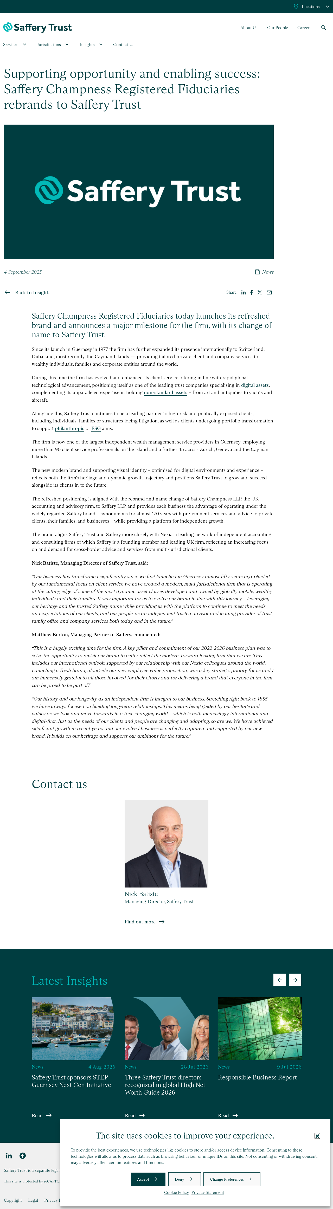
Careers (304, 27)
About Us (249, 27)
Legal (33, 1200)
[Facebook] (22, 1155)
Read (37, 1115)
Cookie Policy (176, 1192)
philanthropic (69, 428)
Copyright (13, 1200)
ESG (96, 428)
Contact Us (123, 44)
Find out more (140, 921)
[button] (317, 1135)
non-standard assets (165, 392)
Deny (179, 1179)
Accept (143, 1179)
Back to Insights (32, 292)
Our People (277, 27)
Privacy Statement (207, 1192)
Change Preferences (227, 1179)
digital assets (255, 385)
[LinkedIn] (9, 1155)
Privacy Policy (57, 1200)
